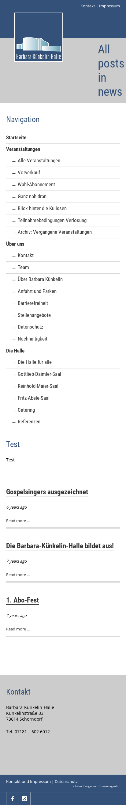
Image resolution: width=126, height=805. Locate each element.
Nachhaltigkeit (32, 339)
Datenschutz (30, 327)
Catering (26, 410)
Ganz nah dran (32, 196)
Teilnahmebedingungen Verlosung (52, 220)
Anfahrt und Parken (37, 291)
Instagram (24, 798)
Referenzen (29, 421)
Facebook (12, 798)
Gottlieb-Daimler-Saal (39, 374)
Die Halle (15, 351)
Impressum (109, 6)
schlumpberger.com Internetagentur (96, 786)
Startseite (16, 137)
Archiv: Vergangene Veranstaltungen (55, 232)
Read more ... (18, 520)
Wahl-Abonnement (36, 184)
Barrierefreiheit (33, 303)
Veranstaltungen (23, 149)
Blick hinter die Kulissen (42, 208)
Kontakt (87, 6)
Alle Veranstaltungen (39, 160)
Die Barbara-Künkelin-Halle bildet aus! (60, 545)
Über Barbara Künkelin (40, 279)
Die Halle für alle (35, 362)
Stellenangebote (34, 315)
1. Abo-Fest (22, 600)
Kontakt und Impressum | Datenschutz (42, 781)
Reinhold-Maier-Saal (38, 386)
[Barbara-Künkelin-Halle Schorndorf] (38, 37)
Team (23, 267)
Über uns (15, 244)
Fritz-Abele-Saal (34, 398)
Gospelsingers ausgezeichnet (47, 491)
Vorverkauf (29, 172)
